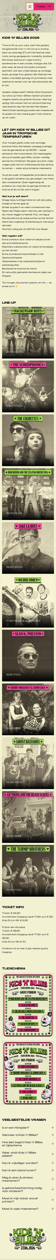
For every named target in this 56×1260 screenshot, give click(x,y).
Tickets (40, 6)
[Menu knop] (29, 6)
